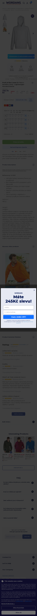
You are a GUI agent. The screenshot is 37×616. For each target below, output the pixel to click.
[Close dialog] (34, 290)
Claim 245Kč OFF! (18, 317)
